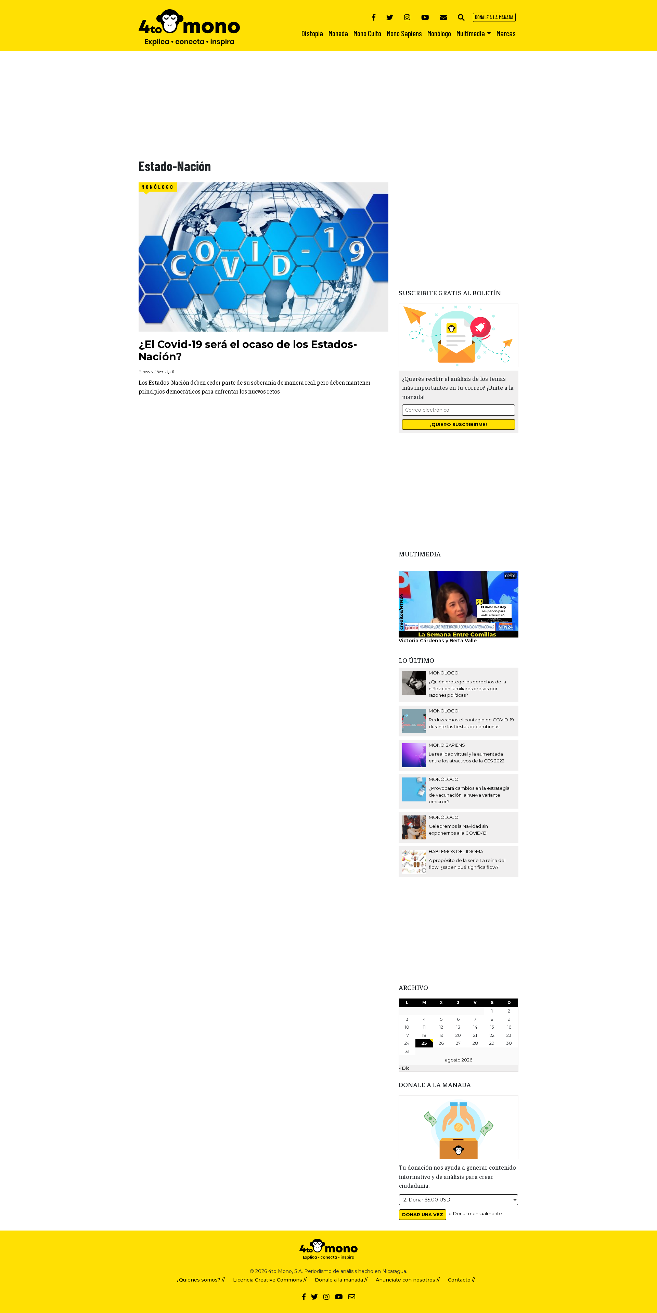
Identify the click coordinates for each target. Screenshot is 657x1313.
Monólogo (157, 187)
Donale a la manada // (341, 1280)
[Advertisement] (205, 99)
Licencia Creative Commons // (270, 1280)
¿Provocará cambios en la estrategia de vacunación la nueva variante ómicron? (469, 794)
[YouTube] (425, 17)
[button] (461, 17)
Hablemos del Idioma (456, 851)
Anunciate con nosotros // (408, 1280)
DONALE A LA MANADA (494, 17)
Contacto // (461, 1280)
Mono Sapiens (447, 745)
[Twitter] (389, 17)
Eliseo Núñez (151, 371)
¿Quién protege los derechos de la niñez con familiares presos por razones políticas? (467, 688)
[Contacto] (443, 17)
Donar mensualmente (477, 1213)
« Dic (404, 1068)
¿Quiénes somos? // (201, 1280)
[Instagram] (407, 17)
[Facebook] (373, 17)
